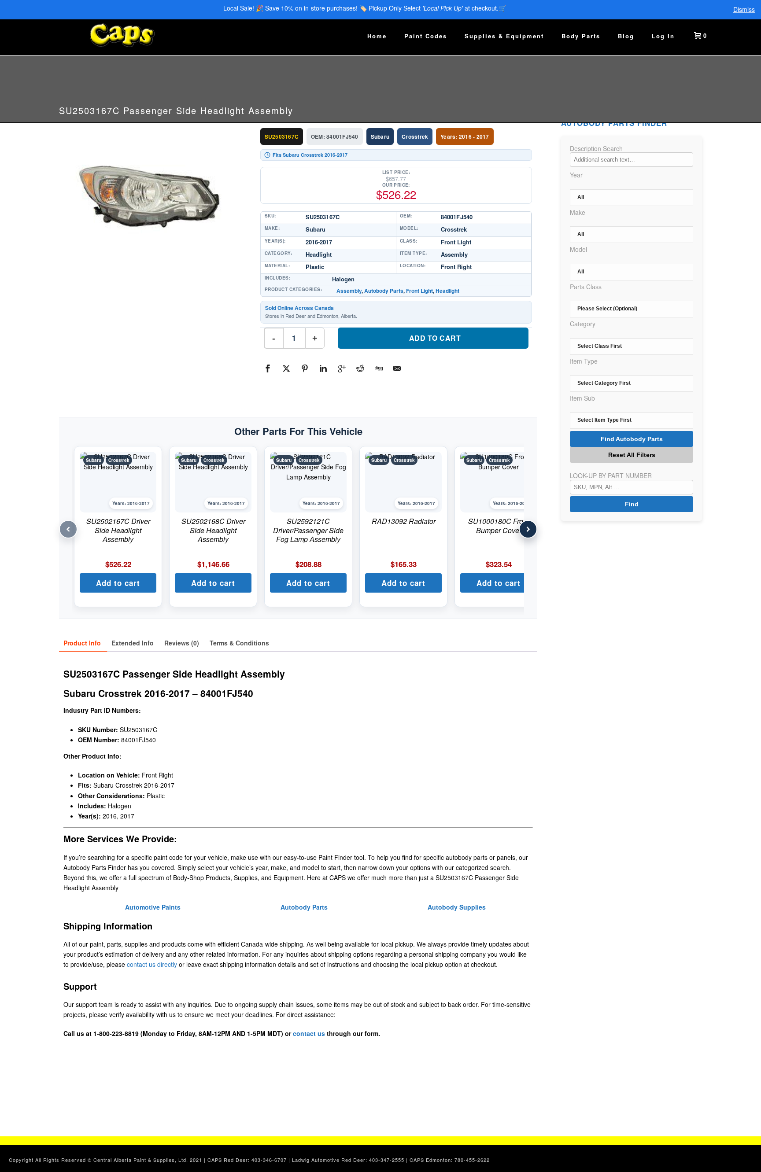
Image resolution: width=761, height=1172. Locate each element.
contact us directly (152, 964)
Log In (663, 36)
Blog (626, 36)
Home (377, 36)
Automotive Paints (153, 907)
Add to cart (435, 338)
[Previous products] (68, 529)
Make (577, 212)
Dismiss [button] (744, 10)
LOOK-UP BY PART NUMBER (611, 475)
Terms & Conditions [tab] (239, 642)
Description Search (596, 148)
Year (576, 175)
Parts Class (586, 287)
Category (582, 324)
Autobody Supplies (457, 907)
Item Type (584, 361)
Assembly (349, 291)
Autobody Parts (383, 291)
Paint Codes (425, 36)
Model (578, 249)
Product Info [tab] (82, 642)
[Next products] (528, 529)
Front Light (419, 291)
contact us (309, 1033)
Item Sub (582, 398)
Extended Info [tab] (132, 642)
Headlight (447, 291)
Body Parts (581, 36)
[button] (118, 583)
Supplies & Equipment (504, 36)
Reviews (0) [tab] (181, 642)
